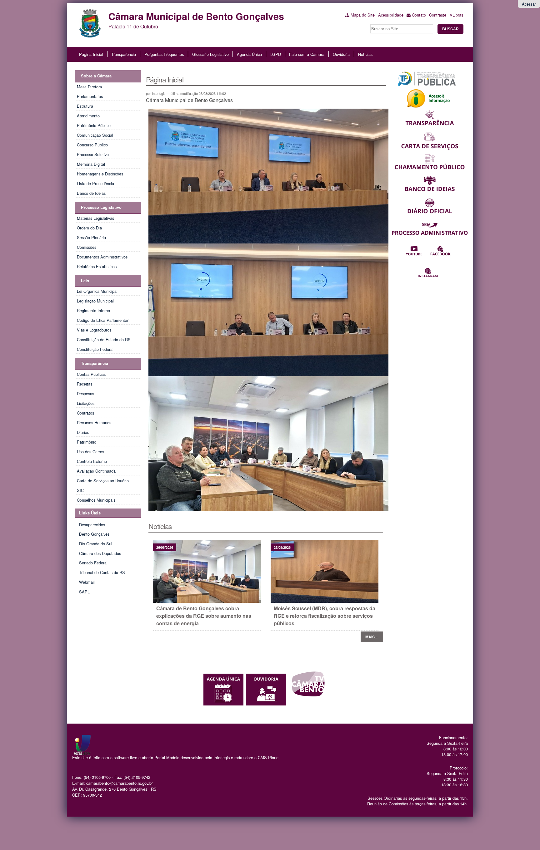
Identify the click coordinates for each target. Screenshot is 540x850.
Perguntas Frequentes (164, 54)
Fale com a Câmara (306, 54)
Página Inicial (91, 54)
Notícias (365, 54)
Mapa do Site (363, 15)
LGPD (275, 54)
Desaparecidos (92, 525)
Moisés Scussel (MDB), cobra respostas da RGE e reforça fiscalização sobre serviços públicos (324, 616)
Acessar (529, 4)
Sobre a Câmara (96, 76)
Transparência (123, 54)
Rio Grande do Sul (95, 544)
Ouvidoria (341, 54)
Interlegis (221, 757)
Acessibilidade (390, 15)
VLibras (456, 15)
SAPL (84, 592)
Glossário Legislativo (210, 54)
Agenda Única (249, 54)
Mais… (371, 637)
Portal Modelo (166, 757)
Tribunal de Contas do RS (102, 572)
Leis (85, 280)
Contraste (437, 15)
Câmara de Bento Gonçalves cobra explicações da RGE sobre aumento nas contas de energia (203, 616)
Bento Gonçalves (94, 534)
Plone (273, 757)
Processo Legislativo (101, 207)
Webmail (87, 582)
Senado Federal (93, 563)
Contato (419, 15)
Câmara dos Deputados (100, 553)
